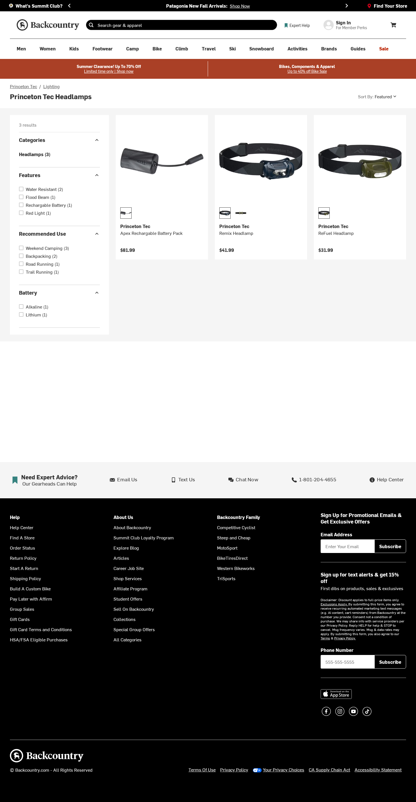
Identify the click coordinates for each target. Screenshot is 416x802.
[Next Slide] (347, 6)
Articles (121, 558)
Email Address (336, 534)
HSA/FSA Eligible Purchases (39, 639)
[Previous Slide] (69, 6)
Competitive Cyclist (236, 527)
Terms (325, 638)
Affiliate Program (130, 588)
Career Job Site (128, 568)
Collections (124, 619)
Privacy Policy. (345, 638)
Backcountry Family (238, 517)
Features (29, 174)
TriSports (226, 578)
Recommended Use (42, 233)
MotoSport (227, 547)
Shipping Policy (25, 578)
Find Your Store (390, 5)
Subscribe (390, 546)
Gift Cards (20, 619)
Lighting (51, 86)
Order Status (22, 547)
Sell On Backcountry (133, 609)
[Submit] (91, 25)
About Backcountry (132, 527)
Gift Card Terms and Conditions (41, 629)
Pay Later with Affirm (31, 598)
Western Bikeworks (236, 568)
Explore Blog (126, 547)
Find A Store (22, 537)
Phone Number (337, 650)
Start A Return (24, 568)
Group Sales (22, 609)
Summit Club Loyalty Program (143, 537)
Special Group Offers (134, 629)
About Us (123, 517)
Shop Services (127, 578)
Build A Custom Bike (30, 588)
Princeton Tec (23, 86)
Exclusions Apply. (334, 604)
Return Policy (23, 558)
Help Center (21, 527)
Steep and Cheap (233, 537)
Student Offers (127, 598)
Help (15, 517)
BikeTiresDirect (232, 558)
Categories (32, 139)
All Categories (127, 639)
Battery (28, 292)
